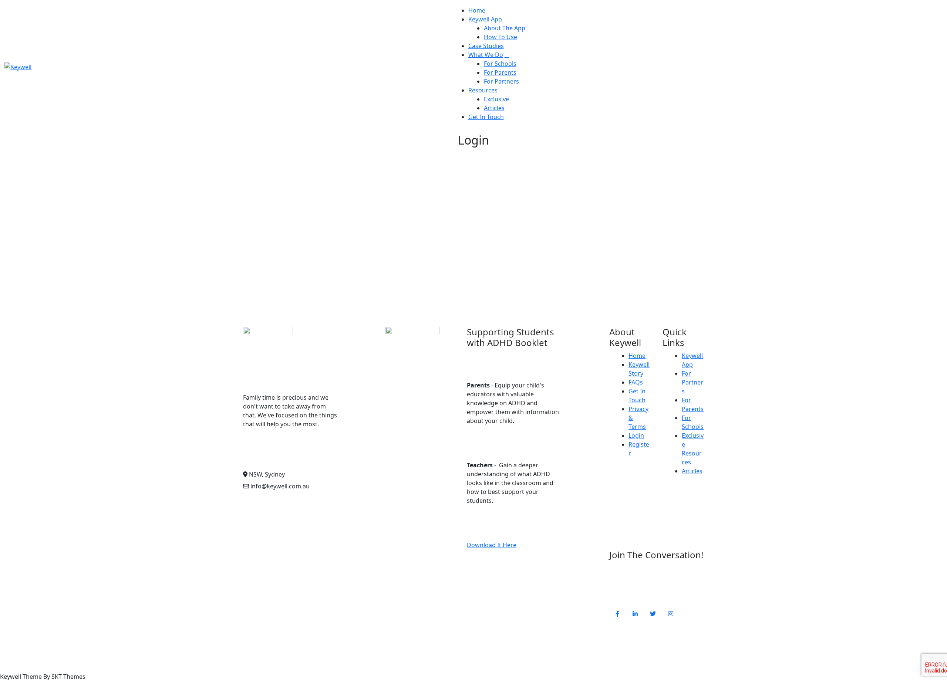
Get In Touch (486, 117)
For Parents (500, 72)
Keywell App (485, 19)
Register (441, 262)
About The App (504, 28)
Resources (483, 90)
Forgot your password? (398, 284)
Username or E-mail (342, 177)
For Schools (500, 64)
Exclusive (496, 99)
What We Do (485, 55)
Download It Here (491, 545)
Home (476, 10)
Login (636, 435)
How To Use (500, 37)
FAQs (635, 382)
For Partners (501, 81)
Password (328, 209)
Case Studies (486, 46)
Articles (494, 108)
